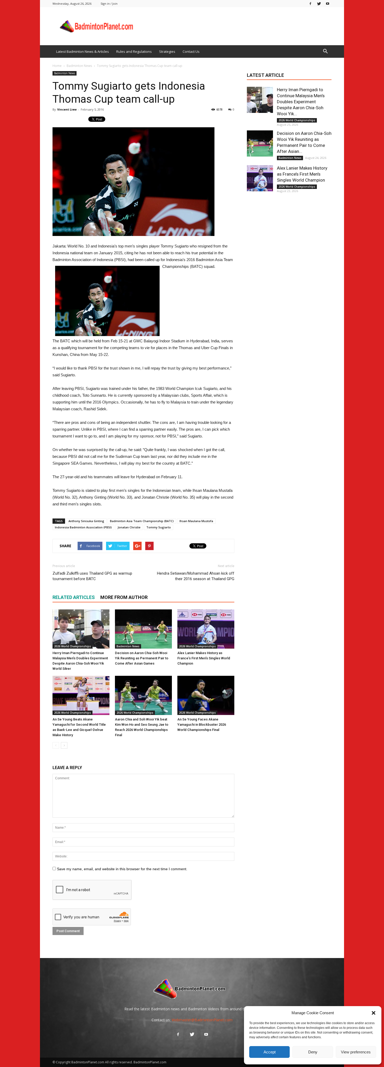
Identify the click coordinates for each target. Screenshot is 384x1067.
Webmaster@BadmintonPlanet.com (202, 1019)
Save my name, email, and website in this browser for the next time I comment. (122, 869)
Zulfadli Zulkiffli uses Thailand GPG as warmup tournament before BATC (92, 576)
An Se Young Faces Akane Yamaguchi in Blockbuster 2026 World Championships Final (201, 724)
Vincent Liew (67, 109)
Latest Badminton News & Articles (82, 51)
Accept (270, 1052)
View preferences (356, 1052)
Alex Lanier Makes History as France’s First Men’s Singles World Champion (203, 658)
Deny (312, 1052)
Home (57, 66)
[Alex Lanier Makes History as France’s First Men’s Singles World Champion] (205, 629)
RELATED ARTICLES (74, 597)
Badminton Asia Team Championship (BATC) (142, 521)
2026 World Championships (72, 646)
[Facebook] (310, 3)
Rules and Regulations (134, 51)
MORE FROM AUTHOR (124, 597)
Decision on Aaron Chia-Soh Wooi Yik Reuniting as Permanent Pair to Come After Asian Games (141, 658)
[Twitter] (319, 3)
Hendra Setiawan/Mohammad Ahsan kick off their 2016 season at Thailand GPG (195, 576)
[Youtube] (327, 3)
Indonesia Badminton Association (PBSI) (83, 527)
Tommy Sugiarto (158, 527)
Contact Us (191, 51)
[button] (373, 1013)
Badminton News (64, 73)
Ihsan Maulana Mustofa (196, 521)
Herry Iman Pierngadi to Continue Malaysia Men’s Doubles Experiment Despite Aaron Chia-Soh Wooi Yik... (301, 101)
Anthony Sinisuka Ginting (86, 521)
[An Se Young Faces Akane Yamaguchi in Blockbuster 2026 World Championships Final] (205, 695)
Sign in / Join (109, 3)
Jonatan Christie (129, 527)
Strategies (167, 51)
